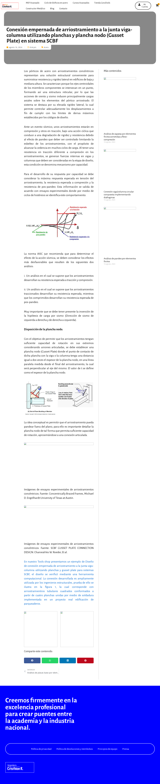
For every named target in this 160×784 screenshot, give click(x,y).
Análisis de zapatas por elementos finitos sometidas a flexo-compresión (120, 137)
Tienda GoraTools (102, 3)
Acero (46, 47)
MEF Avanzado (32, 3)
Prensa (125, 749)
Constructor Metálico (35, 8)
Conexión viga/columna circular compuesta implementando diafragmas (119, 195)
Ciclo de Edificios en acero (56, 3)
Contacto (63, 8)
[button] (32, 660)
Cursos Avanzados (81, 3)
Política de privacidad (41, 749)
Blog (52, 8)
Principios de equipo (107, 749)
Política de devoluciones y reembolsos (74, 749)
